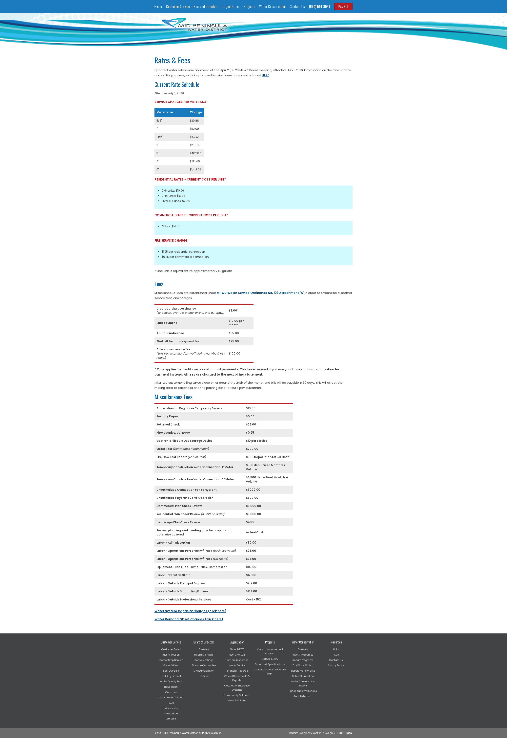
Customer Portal (171, 649)
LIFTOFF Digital (344, 733)
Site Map (171, 719)
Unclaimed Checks (171, 697)
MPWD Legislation (203, 670)
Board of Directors (206, 6)
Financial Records (237, 670)
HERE (265, 75)
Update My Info (171, 708)
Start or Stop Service (171, 660)
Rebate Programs (303, 660)
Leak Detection (303, 696)
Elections (204, 676)
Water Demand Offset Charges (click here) (188, 619)
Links (336, 649)
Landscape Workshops (303, 691)
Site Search (171, 713)
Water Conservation (272, 6)
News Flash (171, 686)
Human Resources (237, 660)
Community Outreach (237, 695)
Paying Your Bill (171, 654)
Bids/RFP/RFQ (270, 659)
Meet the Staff (237, 654)
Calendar (171, 692)
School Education (303, 676)
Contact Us (297, 6)
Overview (204, 649)
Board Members (203, 654)
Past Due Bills (171, 670)
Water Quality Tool (171, 681)
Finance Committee (204, 665)
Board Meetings (203, 660)
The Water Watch (303, 665)
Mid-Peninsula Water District (195, 24)
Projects (249, 6)
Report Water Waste (303, 670)
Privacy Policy (336, 665)
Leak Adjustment (171, 676)
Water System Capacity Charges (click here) (190, 611)
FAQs (171, 703)
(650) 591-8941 (319, 6)
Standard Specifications (270, 664)
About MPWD (237, 649)
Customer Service (178, 6)
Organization (231, 6)
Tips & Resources (303, 654)
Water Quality (237, 665)
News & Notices (237, 700)
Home (158, 6)
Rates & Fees (171, 665)
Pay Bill (343, 6)
